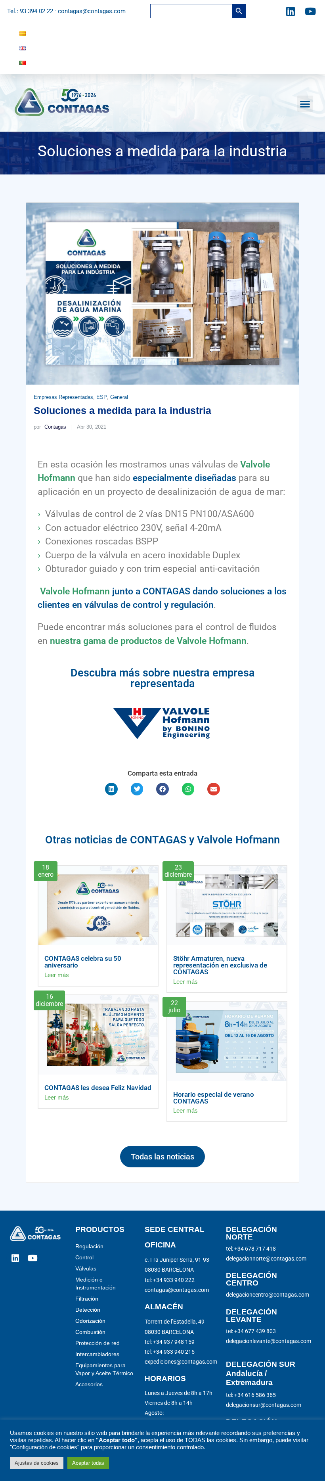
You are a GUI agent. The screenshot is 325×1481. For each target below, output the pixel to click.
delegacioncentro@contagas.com (267, 1294)
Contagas (50, 427)
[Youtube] (310, 11)
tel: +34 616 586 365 (251, 1395)
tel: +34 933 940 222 (170, 1280)
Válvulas (85, 1268)
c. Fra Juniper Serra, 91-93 (177, 1260)
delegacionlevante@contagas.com (268, 1341)
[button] (305, 104)
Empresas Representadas (63, 397)
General (119, 397)
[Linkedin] (290, 11)
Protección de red (97, 1343)
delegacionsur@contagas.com (263, 1405)
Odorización (90, 1321)
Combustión (90, 1332)
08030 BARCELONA (169, 1269)
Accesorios (89, 1384)
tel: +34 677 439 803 (251, 1331)
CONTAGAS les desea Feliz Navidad (97, 1088)
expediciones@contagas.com (181, 1361)
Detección (87, 1310)
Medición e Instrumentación (95, 1283)
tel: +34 (170, 1342)
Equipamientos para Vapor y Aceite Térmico (104, 1369)
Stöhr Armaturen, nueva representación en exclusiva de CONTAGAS (220, 965)
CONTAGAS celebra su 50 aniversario (82, 961)
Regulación (89, 1246)
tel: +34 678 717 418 (251, 1248)
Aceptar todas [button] (88, 1463)
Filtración (86, 1298)
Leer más (56, 974)
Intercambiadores (97, 1354)
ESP (101, 397)
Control (84, 1257)
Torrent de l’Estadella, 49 (175, 1321)
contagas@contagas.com (177, 1290)
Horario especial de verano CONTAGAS (213, 1097)
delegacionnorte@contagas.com (266, 1258)
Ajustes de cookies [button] (37, 1463)
